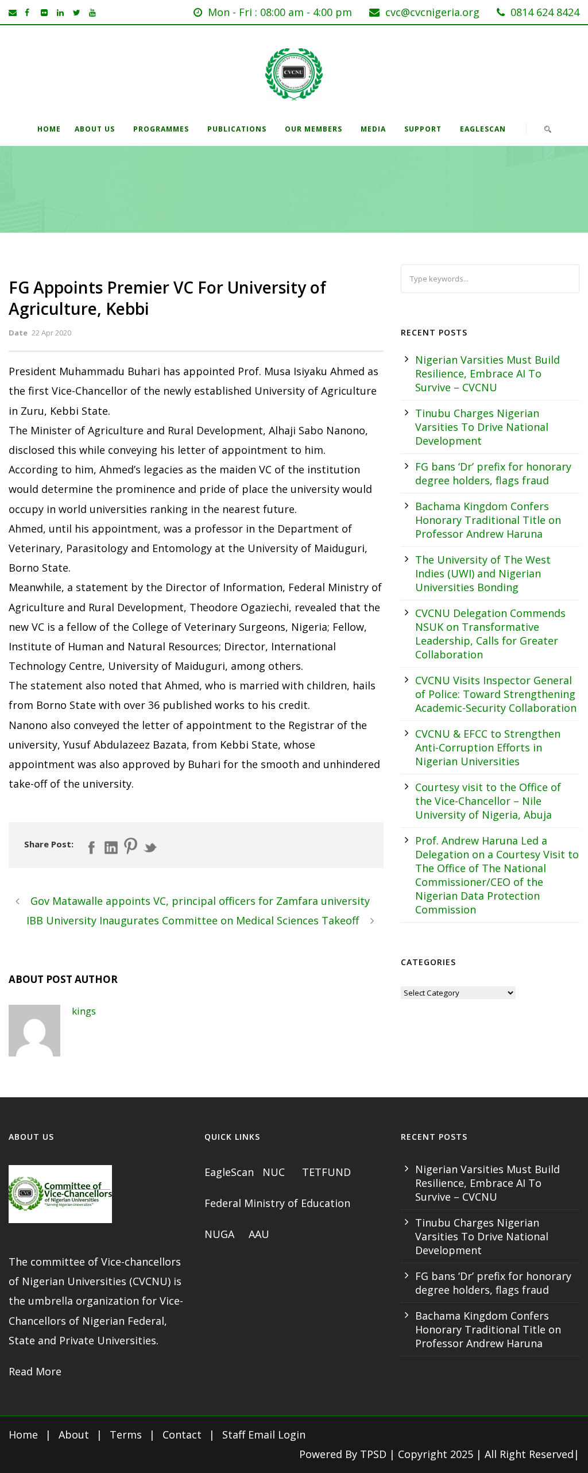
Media (373, 129)
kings (84, 1010)
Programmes (161, 129)
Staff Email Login (263, 1434)
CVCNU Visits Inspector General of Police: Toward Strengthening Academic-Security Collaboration (496, 694)
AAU (259, 1234)
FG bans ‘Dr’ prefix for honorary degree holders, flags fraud (493, 473)
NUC (275, 1172)
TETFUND (326, 1172)
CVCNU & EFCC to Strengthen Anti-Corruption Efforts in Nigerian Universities (487, 747)
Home (49, 129)
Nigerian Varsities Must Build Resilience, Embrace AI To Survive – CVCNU (487, 373)
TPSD (373, 1454)
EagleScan (483, 129)
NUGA (220, 1234)
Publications (236, 129)
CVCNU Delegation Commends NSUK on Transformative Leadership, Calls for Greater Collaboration (490, 633)
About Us (95, 129)
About (74, 1434)
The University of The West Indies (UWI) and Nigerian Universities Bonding (483, 573)
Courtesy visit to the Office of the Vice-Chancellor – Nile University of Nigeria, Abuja (488, 801)
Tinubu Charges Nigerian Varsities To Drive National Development (481, 427)
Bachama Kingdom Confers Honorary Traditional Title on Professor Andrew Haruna (488, 520)
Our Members (313, 129)
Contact (182, 1434)
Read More (35, 1371)
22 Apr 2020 (51, 332)
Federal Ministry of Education (277, 1203)
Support (423, 129)
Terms (126, 1434)
